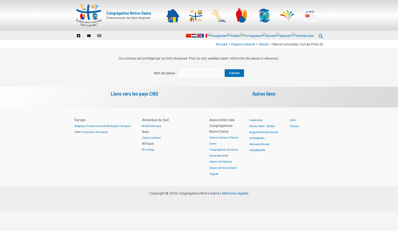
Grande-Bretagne (107, 126)
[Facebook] (79, 36)
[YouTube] (89, 36)
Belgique (80, 126)
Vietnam (156, 137)
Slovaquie (102, 132)
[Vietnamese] (303, 35)
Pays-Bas (88, 132)
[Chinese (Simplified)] (188, 35)
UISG (293, 120)
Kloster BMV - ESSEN (262, 126)
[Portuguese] (251, 35)
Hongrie (125, 126)
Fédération (256, 120)
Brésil (145, 126)
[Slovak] (269, 35)
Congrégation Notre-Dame (128, 13)
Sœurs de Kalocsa (220, 161)
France (91, 126)
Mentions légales (235, 193)
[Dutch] (194, 35)
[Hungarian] (217, 35)
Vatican (294, 126)
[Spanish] (284, 35)
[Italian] (233, 35)
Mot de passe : (166, 73)
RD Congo (148, 149)
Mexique (156, 126)
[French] (204, 35)
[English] (199, 35)
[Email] (99, 36)
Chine (145, 137)
